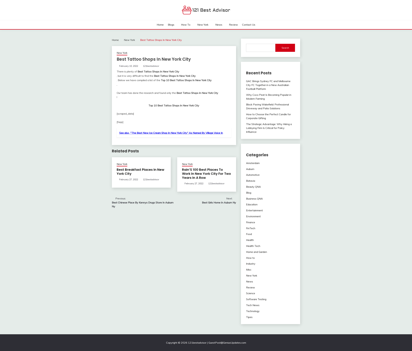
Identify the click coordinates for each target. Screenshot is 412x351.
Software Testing (256, 299)
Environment (253, 216)
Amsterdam (253, 163)
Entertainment (254, 210)
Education (252, 204)
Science (250, 293)
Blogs (171, 24)
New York (202, 24)
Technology (253, 311)
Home (160, 24)
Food (249, 234)
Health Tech (253, 246)
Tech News (252, 305)
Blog (248, 192)
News (218, 24)
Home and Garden (256, 251)
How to (185, 24)
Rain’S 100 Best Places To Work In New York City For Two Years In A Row (206, 173)
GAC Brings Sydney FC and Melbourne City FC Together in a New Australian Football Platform (268, 85)
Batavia (250, 180)
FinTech (250, 228)
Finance (250, 222)
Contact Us (248, 24)
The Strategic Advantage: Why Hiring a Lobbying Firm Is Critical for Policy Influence (269, 127)
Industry (250, 263)
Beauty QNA (253, 186)
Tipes (249, 317)
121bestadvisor (151, 66)
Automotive (253, 174)
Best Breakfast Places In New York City (140, 171)
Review (233, 24)
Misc (248, 269)
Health (250, 240)
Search (285, 47)
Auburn (250, 169)
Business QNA (254, 198)
